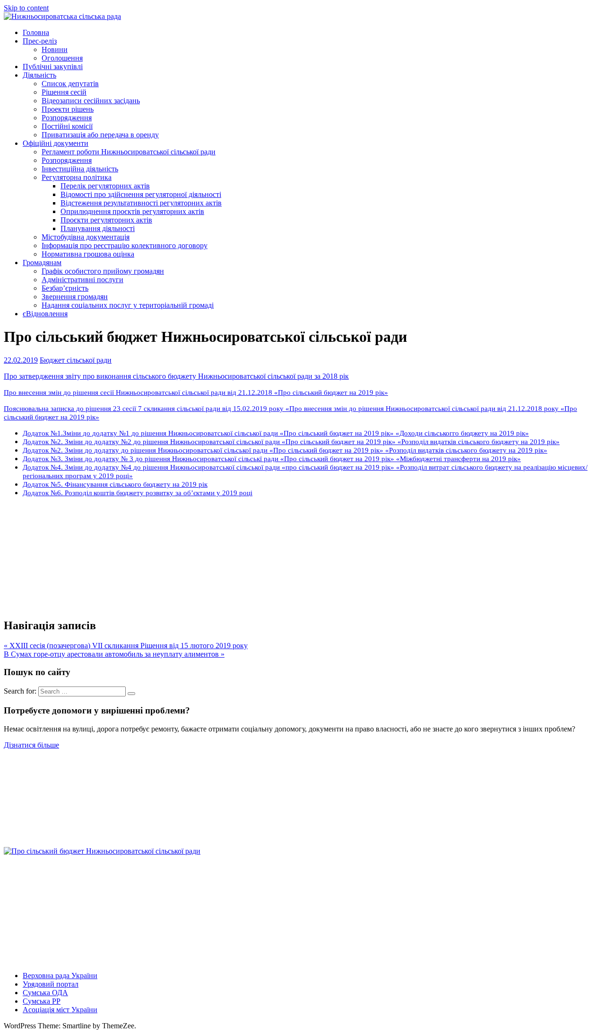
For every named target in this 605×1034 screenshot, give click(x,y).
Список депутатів (70, 84)
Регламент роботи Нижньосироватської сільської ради (129, 152)
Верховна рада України (60, 976)
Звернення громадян (75, 297)
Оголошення (62, 58)
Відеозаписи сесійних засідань (91, 101)
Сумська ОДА (45, 993)
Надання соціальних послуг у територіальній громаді (128, 305)
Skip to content (26, 8)
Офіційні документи (55, 143)
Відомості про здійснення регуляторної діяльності (140, 194)
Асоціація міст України (60, 1010)
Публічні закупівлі (53, 66)
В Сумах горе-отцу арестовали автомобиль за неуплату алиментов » (114, 654)
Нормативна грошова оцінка (88, 254)
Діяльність (39, 75)
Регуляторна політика (77, 177)
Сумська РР (41, 1001)
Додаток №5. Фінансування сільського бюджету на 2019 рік (115, 484)
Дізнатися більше (31, 745)
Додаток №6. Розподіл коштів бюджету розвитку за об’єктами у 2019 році (137, 493)
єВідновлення (45, 314)
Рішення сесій (64, 92)
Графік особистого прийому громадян (103, 271)
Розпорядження (67, 118)
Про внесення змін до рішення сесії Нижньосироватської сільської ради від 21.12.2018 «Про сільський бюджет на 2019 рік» (196, 392)
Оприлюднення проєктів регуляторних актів (132, 211)
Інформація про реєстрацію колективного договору (124, 245)
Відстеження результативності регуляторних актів (141, 203)
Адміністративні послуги (82, 280)
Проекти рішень (68, 109)
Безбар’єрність (65, 288)
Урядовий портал (50, 984)
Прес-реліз (40, 41)
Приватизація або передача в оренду (100, 135)
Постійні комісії (67, 126)
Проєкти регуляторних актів (106, 220)
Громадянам (42, 262)
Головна (36, 32)
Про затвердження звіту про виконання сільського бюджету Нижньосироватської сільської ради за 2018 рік (176, 376)
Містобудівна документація (86, 237)
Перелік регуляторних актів (105, 186)
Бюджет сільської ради (76, 360)
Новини (55, 49)
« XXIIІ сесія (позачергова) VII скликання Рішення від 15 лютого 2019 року (126, 646)
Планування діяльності (97, 228)
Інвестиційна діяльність (80, 169)
